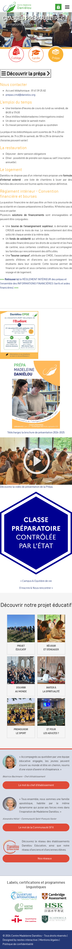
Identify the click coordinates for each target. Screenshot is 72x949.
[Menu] (67, 7)
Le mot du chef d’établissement (36, 785)
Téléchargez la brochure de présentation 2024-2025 (36, 432)
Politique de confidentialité (18, 944)
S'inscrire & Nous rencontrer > (36, 587)
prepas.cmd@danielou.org (20, 94)
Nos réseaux (45, 858)
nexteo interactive (27, 939)
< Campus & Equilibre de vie (36, 580)
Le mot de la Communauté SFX (36, 827)
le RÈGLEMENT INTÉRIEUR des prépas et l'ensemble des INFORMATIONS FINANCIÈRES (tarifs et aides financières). (35, 283)
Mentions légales (49, 939)
